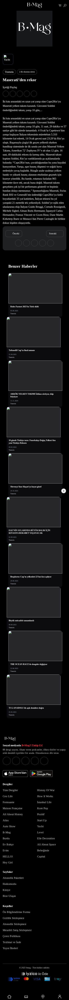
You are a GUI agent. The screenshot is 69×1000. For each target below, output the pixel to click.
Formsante (8, 802)
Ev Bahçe (8, 844)
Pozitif (41, 814)
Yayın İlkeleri (10, 948)
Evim (6, 850)
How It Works (45, 796)
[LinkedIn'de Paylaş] (27, 94)
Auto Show (9, 826)
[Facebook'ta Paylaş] (6, 94)
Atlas (6, 820)
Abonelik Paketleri (13, 877)
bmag (28, 968)
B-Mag (7, 832)
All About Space (46, 844)
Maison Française (12, 808)
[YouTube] (16, 761)
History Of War (46, 790)
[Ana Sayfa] (10, 739)
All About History (13, 814)
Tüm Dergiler (10, 790)
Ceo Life (8, 796)
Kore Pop (42, 808)
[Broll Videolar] (43, 997)
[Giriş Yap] (60, 997)
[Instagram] (7, 761)
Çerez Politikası (11, 936)
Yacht (40, 826)
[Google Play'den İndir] (41, 773)
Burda (6, 838)
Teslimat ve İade (12, 942)
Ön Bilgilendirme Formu (16, 912)
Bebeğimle (43, 850)
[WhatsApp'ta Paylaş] (20, 94)
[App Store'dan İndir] (15, 773)
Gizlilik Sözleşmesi (13, 918)
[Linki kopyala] (34, 94)
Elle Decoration (46, 838)
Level (40, 832)
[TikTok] (44, 761)
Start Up (42, 820)
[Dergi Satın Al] (26, 997)
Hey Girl (8, 862)
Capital (41, 856)
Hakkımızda (9, 884)
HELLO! (8, 856)
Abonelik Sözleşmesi (14, 924)
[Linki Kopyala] (50, 243)
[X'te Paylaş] (13, 94)
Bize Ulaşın (9, 896)
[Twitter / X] (25, 761)
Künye (6, 890)
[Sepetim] (60, 5)
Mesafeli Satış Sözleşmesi (17, 930)
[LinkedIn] (35, 761)
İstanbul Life (44, 802)
